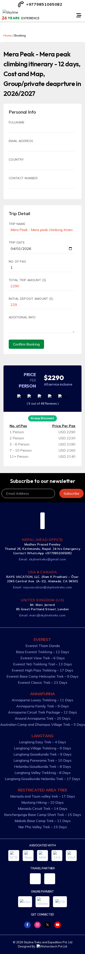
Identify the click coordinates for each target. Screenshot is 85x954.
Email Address (21, 141)
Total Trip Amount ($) (27, 280)
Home (7, 35)
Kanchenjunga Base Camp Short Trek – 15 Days (42, 814)
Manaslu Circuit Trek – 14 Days (42, 808)
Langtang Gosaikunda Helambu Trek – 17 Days (42, 779)
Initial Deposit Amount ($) (31, 299)
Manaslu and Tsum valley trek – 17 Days (42, 796)
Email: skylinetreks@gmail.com (42, 559)
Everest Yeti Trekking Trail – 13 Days (42, 664)
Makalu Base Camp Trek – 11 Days (43, 821)
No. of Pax (17, 261)
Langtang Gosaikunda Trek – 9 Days (42, 754)
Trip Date (17, 242)
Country (16, 159)
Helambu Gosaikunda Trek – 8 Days (42, 766)
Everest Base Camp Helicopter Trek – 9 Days (42, 676)
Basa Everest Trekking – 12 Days (42, 652)
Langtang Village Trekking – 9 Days (42, 748)
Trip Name (17, 224)
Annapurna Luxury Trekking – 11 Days (42, 700)
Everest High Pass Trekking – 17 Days (42, 670)
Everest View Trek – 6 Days (42, 658)
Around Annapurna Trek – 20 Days (42, 718)
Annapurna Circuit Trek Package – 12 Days (42, 712)
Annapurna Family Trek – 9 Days (42, 706)
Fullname (17, 122)
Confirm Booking (26, 344)
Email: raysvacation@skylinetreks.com (42, 587)
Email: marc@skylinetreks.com (42, 615)
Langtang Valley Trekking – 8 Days (43, 772)
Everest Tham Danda (43, 646)
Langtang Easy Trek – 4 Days (42, 742)
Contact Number (23, 178)
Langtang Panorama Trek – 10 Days (42, 760)
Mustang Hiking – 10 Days (42, 802)
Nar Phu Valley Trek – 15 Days (42, 827)
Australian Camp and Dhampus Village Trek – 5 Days (42, 724)
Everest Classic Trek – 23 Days (42, 682)
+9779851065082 (44, 4)
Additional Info (22, 317)
